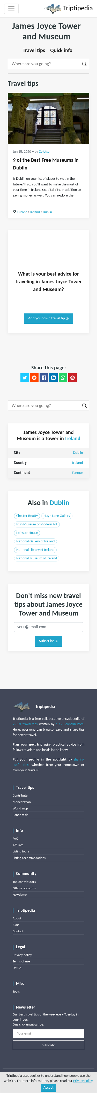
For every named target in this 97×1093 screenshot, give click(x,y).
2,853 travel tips (25, 724)
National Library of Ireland (35, 550)
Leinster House (27, 533)
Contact (18, 931)
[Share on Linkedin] (53, 377)
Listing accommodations (29, 858)
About (17, 918)
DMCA (17, 968)
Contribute (20, 795)
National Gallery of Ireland (35, 541)
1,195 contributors (70, 724)
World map (20, 808)
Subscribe (47, 641)
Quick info (61, 50)
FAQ (15, 838)
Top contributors (24, 882)
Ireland (35, 212)
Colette (44, 151)
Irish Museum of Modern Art (36, 524)
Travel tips (34, 50)
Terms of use (21, 961)
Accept (48, 1087)
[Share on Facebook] (44, 377)
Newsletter (20, 894)
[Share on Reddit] (34, 377)
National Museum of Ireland (36, 558)
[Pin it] (72, 377)
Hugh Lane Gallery (56, 516)
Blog (16, 925)
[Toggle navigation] (11, 9)
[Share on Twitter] (24, 377)
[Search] (84, 64)
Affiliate (18, 845)
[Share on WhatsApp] (63, 377)
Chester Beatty (27, 516)
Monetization (22, 802)
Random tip (20, 815)
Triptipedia (77, 8)
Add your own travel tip (47, 318)
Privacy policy (22, 955)
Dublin (47, 212)
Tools (16, 991)
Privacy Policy (82, 1081)
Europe (22, 212)
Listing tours (21, 851)
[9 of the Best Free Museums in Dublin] (48, 118)
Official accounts (24, 888)
